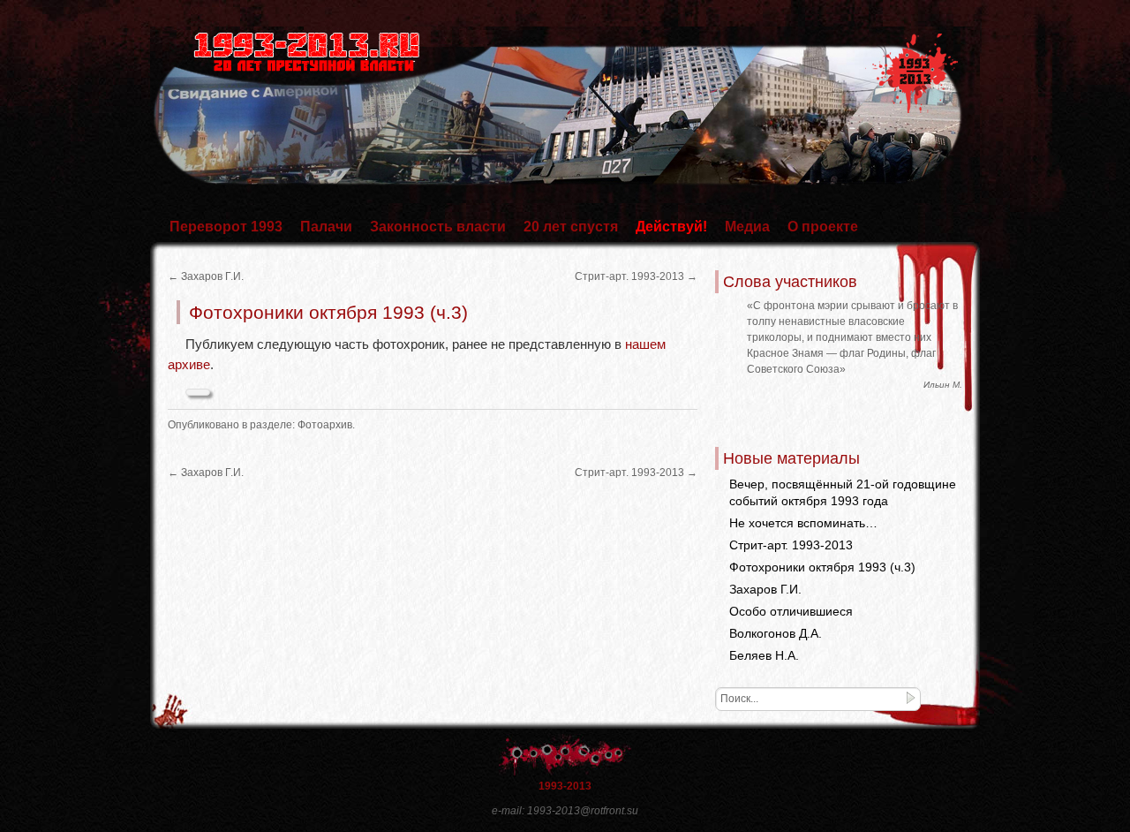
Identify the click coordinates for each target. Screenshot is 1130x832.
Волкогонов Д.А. (775, 633)
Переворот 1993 (226, 226)
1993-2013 (565, 786)
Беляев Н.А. (764, 655)
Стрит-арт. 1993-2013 (636, 276)
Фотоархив (325, 425)
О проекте (822, 226)
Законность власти (438, 226)
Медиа (747, 226)
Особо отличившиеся (791, 611)
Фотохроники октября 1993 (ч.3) (822, 567)
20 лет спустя (571, 226)
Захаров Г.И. (206, 276)
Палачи (326, 226)
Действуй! (671, 226)
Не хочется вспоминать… (803, 523)
